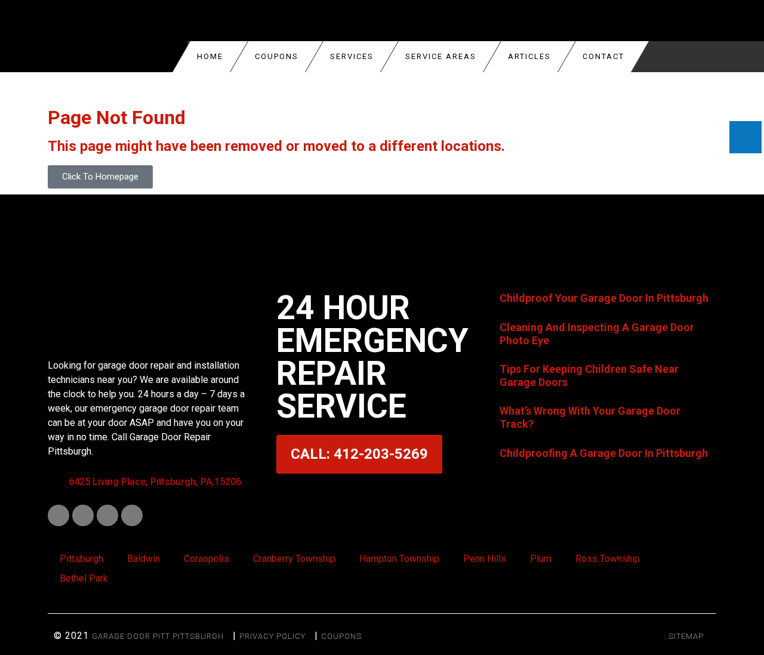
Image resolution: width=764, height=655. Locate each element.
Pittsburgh (81, 558)
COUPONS (276, 56)
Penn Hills (484, 558)
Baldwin (143, 558)
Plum (541, 558)
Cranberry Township (294, 558)
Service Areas (440, 56)
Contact (603, 56)
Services (352, 56)
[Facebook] (58, 515)
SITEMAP (686, 636)
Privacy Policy (272, 636)
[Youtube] (107, 515)
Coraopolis (206, 558)
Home (210, 56)
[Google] (132, 515)
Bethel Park (84, 578)
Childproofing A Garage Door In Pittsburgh (604, 453)
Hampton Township (399, 558)
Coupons (341, 636)
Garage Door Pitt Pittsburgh (158, 636)
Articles (529, 56)
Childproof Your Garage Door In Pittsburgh (604, 298)
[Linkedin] (83, 515)
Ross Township (607, 558)
